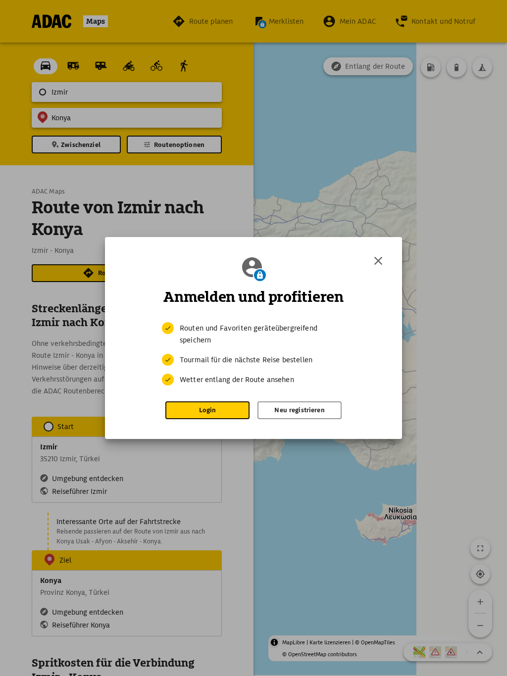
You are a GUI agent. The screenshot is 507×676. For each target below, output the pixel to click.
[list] (253, 354)
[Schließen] (378, 261)
